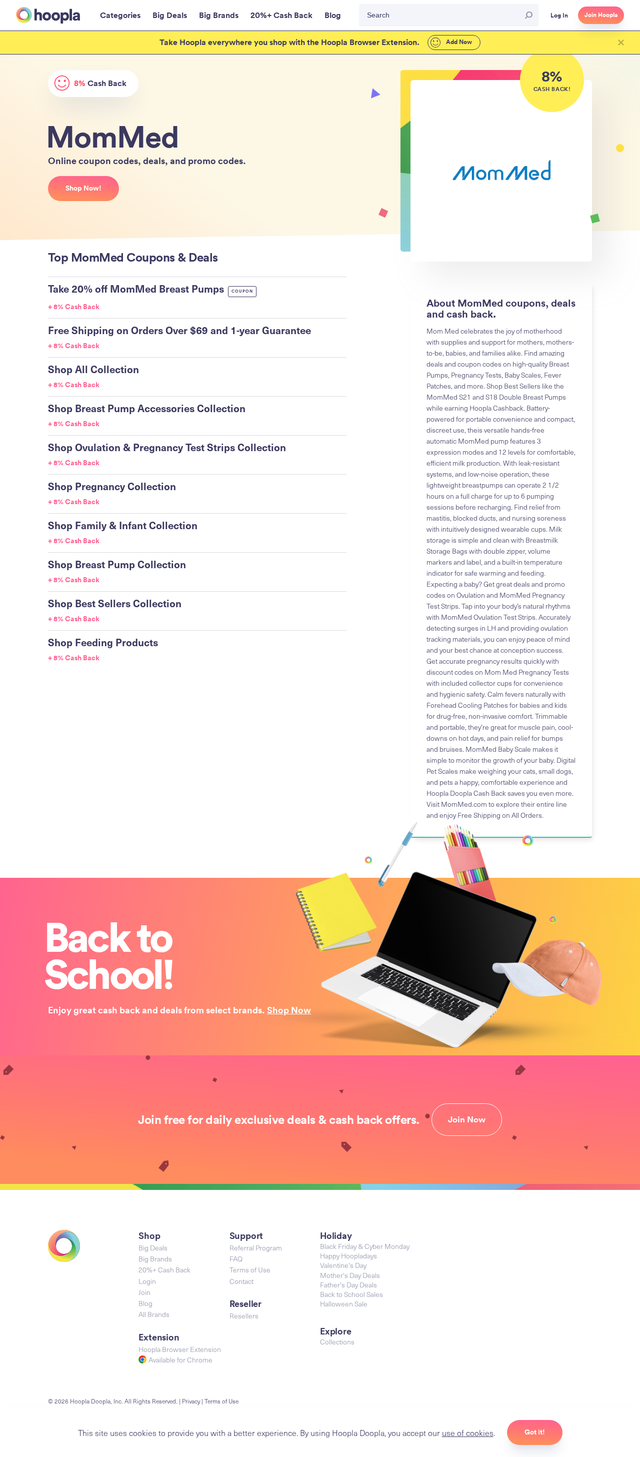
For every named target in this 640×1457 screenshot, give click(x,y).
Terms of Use (250, 1269)
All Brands (154, 1314)
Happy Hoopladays (348, 1255)
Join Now (467, 1119)
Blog (145, 1303)
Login (147, 1281)
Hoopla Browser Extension (179, 1349)
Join (144, 1292)
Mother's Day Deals (350, 1275)
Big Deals (153, 1247)
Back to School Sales (351, 1294)
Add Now (458, 42)
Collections (337, 1341)
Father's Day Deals (348, 1284)
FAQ (236, 1258)
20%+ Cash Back (164, 1269)
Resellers (244, 1315)
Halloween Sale (344, 1303)
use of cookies (468, 1432)
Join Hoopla (601, 15)
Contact (242, 1281)
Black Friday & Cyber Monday (365, 1246)
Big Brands (155, 1258)
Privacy (191, 1400)
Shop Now (289, 1010)
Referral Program (256, 1247)
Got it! (534, 1432)
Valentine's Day (343, 1265)
